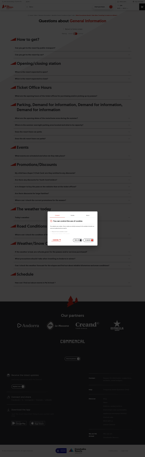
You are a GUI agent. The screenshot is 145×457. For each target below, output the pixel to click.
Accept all (87, 240)
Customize (56, 240)
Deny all (77, 240)
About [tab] (87, 215)
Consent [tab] (57, 215)
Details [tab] (72, 215)
